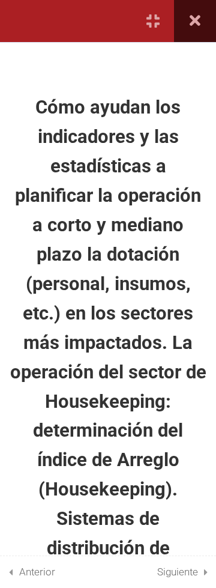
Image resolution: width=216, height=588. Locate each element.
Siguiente (177, 572)
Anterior (37, 572)
